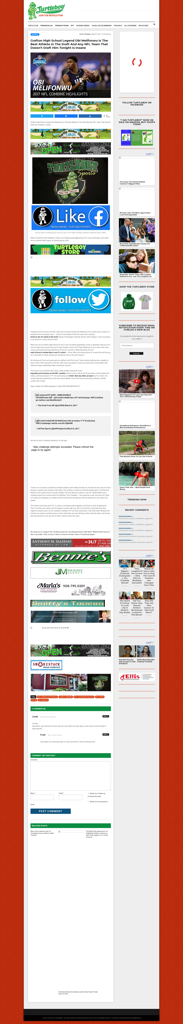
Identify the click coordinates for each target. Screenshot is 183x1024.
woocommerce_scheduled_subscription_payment (135, 536)
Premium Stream (62, 25)
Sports (35, 34)
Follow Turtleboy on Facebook (136, 104)
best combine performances (47, 697)
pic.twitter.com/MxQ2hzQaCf (49, 400)
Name (32, 793)
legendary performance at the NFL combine (48, 373)
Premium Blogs (46, 25)
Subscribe (136, 353)
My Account (144, 25)
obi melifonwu (43, 700)
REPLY (105, 716)
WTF (72, 25)
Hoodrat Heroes (82, 25)
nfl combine (100, 697)
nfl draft (34, 700)
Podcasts (118, 25)
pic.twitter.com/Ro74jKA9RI (60, 423)
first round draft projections (84, 697)
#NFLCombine (97, 397)
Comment (33, 760)
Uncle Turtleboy (85, 34)
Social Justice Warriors (102, 25)
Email (61, 793)
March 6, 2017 (71, 405)
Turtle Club (33, 25)
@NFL (53, 395)
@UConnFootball (61, 397)
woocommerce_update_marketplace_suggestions (136, 518)
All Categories (130, 25)
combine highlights (65, 697)
